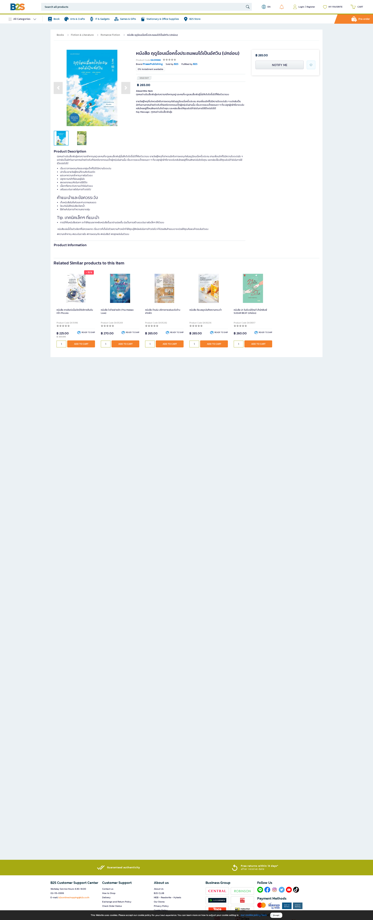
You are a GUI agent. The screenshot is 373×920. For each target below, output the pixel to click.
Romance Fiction (110, 35)
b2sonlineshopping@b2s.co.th (73, 897)
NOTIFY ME (279, 65)
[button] (58, 88)
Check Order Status (112, 906)
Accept (276, 915)
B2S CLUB (159, 893)
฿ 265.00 (143, 85)
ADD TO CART (81, 344)
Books (60, 35)
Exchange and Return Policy (116, 901)
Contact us (107, 889)
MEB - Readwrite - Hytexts (167, 897)
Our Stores (159, 901)
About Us (159, 889)
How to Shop (108, 893)
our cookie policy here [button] (254, 915)
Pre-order (364, 19)
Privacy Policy (161, 906)
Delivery (106, 897)
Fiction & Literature (82, 35)
